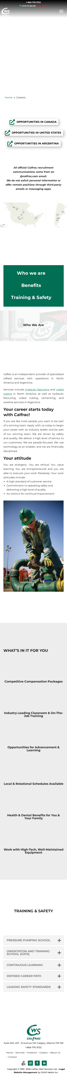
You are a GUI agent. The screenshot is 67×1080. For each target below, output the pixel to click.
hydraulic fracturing (37, 389)
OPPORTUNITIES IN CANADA (37, 121)
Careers (43, 1052)
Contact (12, 1057)
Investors (32, 1052)
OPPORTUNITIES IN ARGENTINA (36, 143)
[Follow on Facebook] (37, 1063)
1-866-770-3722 (33, 2)
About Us (55, 1052)
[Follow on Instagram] (30, 1063)
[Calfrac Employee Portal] (23, 1063)
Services (19, 1052)
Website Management (25, 1072)
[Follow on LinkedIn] (44, 1063)
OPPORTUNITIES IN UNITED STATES (36, 132)
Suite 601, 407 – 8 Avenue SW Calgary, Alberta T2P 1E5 (33, 1043)
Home (9, 1052)
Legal (62, 1069)
